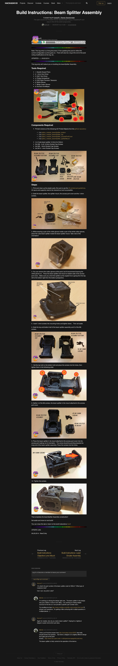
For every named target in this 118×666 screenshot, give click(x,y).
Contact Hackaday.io (29, 658)
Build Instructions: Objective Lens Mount (46, 554)
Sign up (101, 3)
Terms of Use (51, 658)
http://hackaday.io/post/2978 (67, 633)
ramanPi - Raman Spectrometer (64, 18)
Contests (38, 3)
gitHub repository (80, 129)
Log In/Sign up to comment (40, 579)
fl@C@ (47, 25)
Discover (30, 3)
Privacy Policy (61, 658)
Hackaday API (71, 658)
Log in (109, 3)
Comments (72, 25)
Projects (22, 3)
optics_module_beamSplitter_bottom (54, 132)
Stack (53, 3)
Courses (46, 3)
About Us (19, 658)
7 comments (52, 558)
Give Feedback (42, 658)
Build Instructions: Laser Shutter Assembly (71, 554)
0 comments (77, 558)
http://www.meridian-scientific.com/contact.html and (67, 607)
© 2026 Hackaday (59, 661)
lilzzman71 (40, 583)
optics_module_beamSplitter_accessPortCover (57, 136)
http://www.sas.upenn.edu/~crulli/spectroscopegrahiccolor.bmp (63, 638)
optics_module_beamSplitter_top (52, 134)
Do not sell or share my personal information (89, 658)
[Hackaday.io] (11, 3)
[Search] (87, 3)
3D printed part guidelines (76, 188)
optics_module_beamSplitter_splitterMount (56, 139)
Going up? (60, 653)
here (68, 524)
